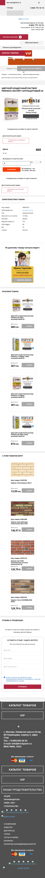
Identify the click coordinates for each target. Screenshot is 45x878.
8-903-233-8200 (22, 273)
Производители (12, 799)
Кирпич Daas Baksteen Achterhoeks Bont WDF (19, 523)
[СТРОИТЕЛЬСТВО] (26, 77)
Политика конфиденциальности (20, 844)
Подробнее (22, 310)
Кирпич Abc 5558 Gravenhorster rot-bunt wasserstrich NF (19, 562)
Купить (29, 326)
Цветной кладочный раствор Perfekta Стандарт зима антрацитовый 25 (22, 356)
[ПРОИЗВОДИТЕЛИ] (26, 65)
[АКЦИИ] (17, 65)
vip (28, 53)
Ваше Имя (7, 650)
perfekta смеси (27, 210)
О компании (10, 824)
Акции (7, 796)
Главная (4, 74)
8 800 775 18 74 (37, 8)
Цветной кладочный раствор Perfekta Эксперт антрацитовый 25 (22, 317)
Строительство (11, 806)
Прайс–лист (9, 803)
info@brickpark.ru (22, 743)
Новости (8, 827)
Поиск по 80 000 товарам (31, 69)
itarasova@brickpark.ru (22, 275)
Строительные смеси (15, 74)
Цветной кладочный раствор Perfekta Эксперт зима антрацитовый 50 (22, 434)
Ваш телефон (8, 658)
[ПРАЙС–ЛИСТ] (36, 65)
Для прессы (9, 831)
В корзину (11, 169)
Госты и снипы (11, 837)
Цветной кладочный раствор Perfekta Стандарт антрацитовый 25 (22, 395)
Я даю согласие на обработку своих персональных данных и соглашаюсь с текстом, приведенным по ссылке (23, 679)
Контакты (8, 841)
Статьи (7, 834)
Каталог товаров (22, 705)
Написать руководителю (12, 47)
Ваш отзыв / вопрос (10, 667)
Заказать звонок (24, 280)
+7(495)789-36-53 (18, 740)
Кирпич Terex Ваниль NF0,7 (21, 483)
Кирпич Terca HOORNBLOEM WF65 (21, 601)
